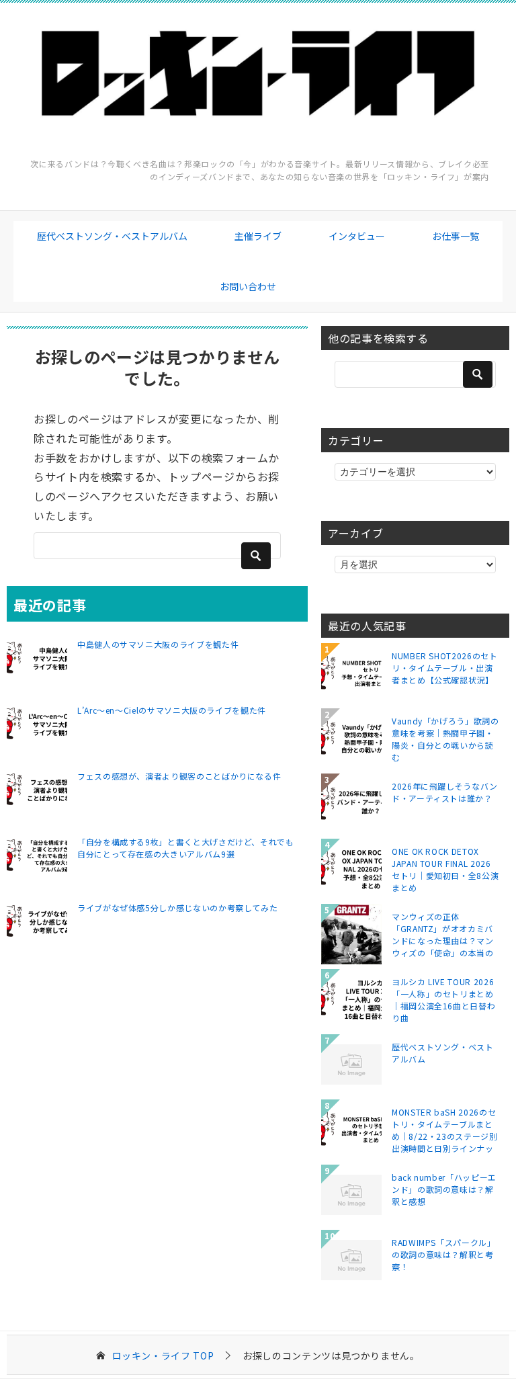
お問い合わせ (248, 286)
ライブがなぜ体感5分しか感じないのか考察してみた (177, 907)
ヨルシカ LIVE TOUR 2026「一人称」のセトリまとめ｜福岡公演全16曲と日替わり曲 (443, 999)
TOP (163, 1356)
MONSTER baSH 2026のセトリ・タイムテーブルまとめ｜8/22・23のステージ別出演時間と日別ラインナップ (445, 1129)
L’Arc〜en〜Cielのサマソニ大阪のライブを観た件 (171, 710)
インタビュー (357, 236)
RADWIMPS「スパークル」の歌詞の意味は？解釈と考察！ (444, 1254)
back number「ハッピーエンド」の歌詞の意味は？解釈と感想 (444, 1189)
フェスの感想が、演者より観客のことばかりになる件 (179, 776)
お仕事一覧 (455, 236)
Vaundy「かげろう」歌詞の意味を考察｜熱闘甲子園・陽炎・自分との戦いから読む (445, 738)
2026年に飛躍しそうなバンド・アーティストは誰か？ (445, 792)
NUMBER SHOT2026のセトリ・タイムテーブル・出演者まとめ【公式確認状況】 (445, 667)
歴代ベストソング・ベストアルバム (112, 236)
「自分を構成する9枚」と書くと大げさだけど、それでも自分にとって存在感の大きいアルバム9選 (185, 848)
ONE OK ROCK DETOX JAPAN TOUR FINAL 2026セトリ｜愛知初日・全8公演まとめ (445, 868)
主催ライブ (258, 236)
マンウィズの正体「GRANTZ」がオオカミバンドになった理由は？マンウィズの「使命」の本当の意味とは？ (443, 934)
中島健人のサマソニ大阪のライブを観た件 (158, 644)
